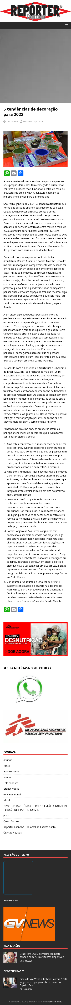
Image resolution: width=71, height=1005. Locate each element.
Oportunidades (13, 971)
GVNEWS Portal (12, 794)
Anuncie (7, 760)
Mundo (7, 800)
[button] (66, 24)
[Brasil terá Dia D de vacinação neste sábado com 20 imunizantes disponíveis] (10, 960)
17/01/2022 (12, 121)
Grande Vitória (11, 788)
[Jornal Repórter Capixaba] (35, 19)
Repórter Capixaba (33, 121)
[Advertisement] (35, 65)
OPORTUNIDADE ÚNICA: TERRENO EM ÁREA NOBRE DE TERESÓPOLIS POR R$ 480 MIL (35, 807)
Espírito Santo (11, 771)
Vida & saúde (11, 945)
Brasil (6, 765)
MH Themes (56, 1001)
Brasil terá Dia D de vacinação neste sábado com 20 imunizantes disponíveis (42, 955)
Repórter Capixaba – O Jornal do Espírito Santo (29, 827)
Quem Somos (11, 821)
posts (6, 815)
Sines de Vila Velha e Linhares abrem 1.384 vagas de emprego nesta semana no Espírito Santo (43, 982)
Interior (7, 777)
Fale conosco (10, 783)
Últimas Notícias (12, 832)
